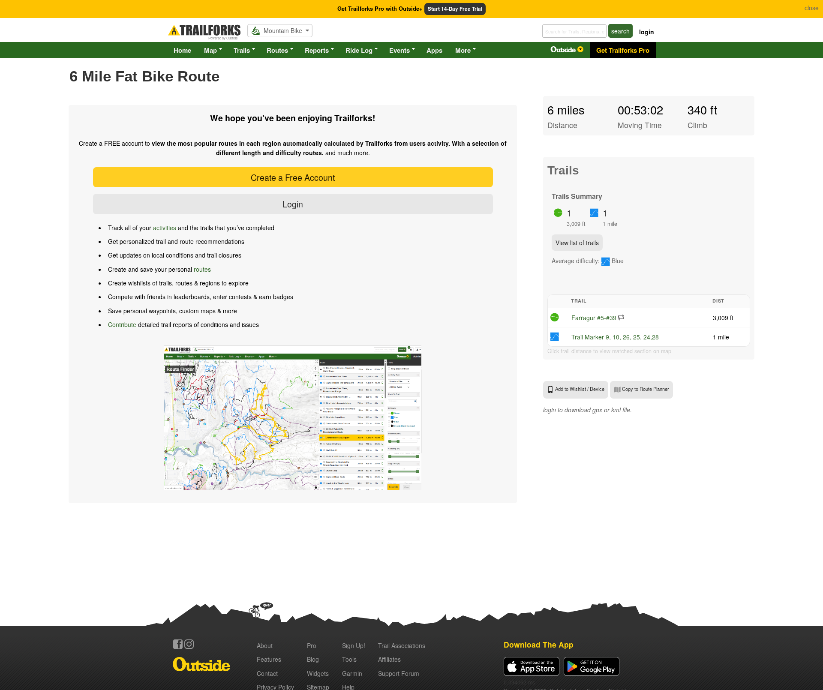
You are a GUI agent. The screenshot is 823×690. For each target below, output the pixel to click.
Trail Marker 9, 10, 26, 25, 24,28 (615, 337)
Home (182, 50)
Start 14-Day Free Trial (455, 8)
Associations (401, 645)
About (265, 645)
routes (202, 269)
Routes (277, 50)
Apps (434, 50)
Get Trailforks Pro (622, 50)
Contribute (122, 324)
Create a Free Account (293, 177)
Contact (267, 673)
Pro (311, 645)
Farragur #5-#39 (593, 317)
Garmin (352, 673)
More (463, 50)
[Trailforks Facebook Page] (178, 644)
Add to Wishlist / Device (579, 388)
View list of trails (577, 242)
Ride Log (358, 50)
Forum (398, 673)
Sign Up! (353, 645)
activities (164, 227)
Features (269, 659)
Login (292, 204)
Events (399, 50)
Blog (313, 659)
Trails (242, 50)
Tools (349, 659)
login (646, 31)
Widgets (318, 673)
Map (210, 50)
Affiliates (389, 659)
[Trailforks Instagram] (189, 644)
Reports (317, 50)
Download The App (539, 644)
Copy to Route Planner (645, 388)
